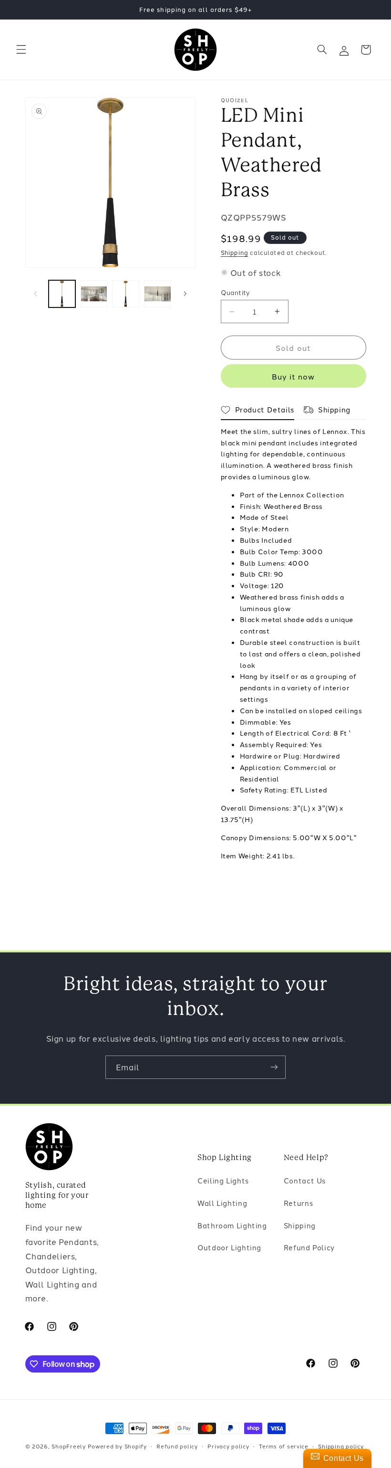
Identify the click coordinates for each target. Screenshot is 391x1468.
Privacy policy (228, 1446)
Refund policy (177, 1446)
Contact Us (305, 1180)
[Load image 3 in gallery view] (125, 293)
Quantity (235, 292)
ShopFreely (68, 1446)
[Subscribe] (274, 1067)
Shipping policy (340, 1446)
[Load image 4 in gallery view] (157, 293)
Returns (298, 1203)
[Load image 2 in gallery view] (94, 293)
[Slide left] (35, 294)
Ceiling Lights (223, 1180)
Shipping (234, 252)
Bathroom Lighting (232, 1225)
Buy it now (293, 376)
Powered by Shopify (117, 1446)
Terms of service (284, 1446)
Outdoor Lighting (229, 1247)
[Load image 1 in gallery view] (62, 293)
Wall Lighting (222, 1203)
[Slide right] (185, 294)
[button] (21, 50)
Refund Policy (309, 1247)
